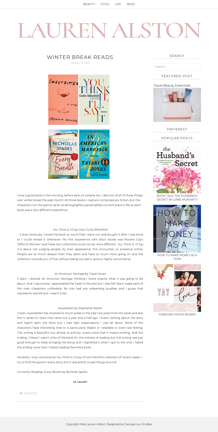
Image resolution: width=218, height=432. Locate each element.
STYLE (105, 4)
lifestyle (30, 393)
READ (131, 4)
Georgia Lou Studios (138, 424)
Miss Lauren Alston (93, 424)
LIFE (118, 4)
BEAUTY (89, 4)
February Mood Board (177, 314)
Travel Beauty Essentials (171, 85)
